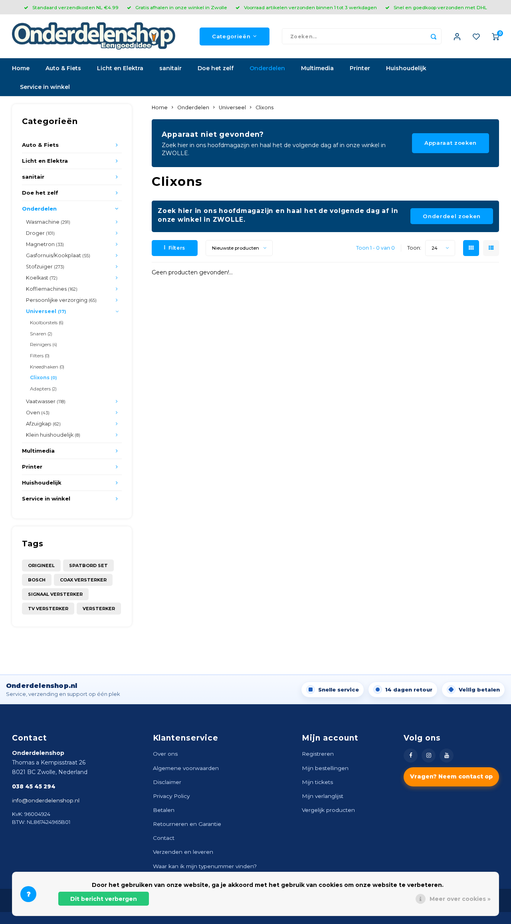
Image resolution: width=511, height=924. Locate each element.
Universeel (46, 311)
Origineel (41, 565)
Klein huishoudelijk (53, 435)
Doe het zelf (216, 68)
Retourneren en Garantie (187, 824)
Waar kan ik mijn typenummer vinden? (205, 866)
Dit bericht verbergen (103, 898)
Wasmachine (48, 222)
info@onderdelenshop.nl (45, 800)
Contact (163, 838)
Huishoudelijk (406, 68)
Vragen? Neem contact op (451, 776)
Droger (40, 233)
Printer (360, 68)
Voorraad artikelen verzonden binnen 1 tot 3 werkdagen (310, 7)
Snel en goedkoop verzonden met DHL (440, 7)
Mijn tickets (317, 782)
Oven (38, 413)
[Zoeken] (434, 36)
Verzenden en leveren (183, 852)
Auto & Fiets (63, 68)
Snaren (41, 334)
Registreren (318, 754)
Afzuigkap (43, 424)
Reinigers (43, 344)
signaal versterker (55, 594)
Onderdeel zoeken (452, 216)
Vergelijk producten (328, 810)
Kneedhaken (47, 367)
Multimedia (317, 68)
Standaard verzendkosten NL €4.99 (75, 7)
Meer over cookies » (460, 898)
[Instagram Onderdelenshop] (429, 755)
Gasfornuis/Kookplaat (58, 255)
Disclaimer (167, 782)
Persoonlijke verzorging (61, 300)
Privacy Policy (171, 796)
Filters (40, 356)
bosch (37, 580)
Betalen (163, 810)
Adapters (43, 389)
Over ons (165, 754)
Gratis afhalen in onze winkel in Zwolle (181, 7)
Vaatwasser (45, 401)
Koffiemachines (51, 289)
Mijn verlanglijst (322, 796)
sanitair (170, 68)
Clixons (43, 377)
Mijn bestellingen (325, 768)
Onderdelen (267, 68)
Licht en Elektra (120, 68)
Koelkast (41, 278)
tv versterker (48, 608)
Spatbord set (88, 565)
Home (21, 68)
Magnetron (45, 244)
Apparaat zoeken (450, 143)
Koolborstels (46, 322)
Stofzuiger (45, 267)
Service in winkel (45, 87)
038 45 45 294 (33, 786)
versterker (99, 608)
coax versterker (83, 580)
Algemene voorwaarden (186, 768)
